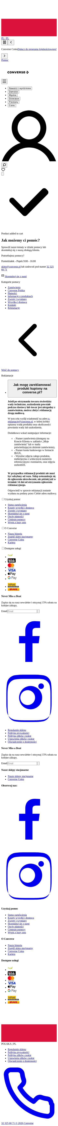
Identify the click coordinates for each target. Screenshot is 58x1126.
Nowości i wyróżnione (20, 88)
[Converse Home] (18, 82)
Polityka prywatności (18, 733)
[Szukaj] (4, 165)
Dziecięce (14, 98)
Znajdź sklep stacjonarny (20, 536)
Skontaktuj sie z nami (16, 276)
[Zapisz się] (38, 611)
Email (4, 611)
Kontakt (12, 305)
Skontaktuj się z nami (18, 513)
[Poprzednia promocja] (11, 42)
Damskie (13, 92)
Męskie (12, 95)
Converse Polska (16, 290)
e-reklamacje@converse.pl (29, 420)
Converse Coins (16, 539)
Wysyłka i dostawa (17, 302)
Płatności (12, 293)
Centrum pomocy (16, 519)
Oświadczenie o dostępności (22, 741)
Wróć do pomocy (10, 370)
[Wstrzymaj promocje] (4, 42)
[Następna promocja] (4, 56)
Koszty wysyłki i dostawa (21, 507)
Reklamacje (14, 308)
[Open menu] (4, 81)
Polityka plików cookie (19, 736)
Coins (12, 105)
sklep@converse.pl (11, 266)
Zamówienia (14, 287)
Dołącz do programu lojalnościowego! (37, 49)
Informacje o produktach (20, 296)
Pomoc (4, 60)
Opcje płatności (16, 516)
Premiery (13, 102)
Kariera (11, 542)
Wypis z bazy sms (17, 522)
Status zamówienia (17, 504)
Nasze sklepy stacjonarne (20, 776)
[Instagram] (29, 724)
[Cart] (2, 174)
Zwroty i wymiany (17, 299)
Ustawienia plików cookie (21, 738)
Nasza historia (15, 533)
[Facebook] (29, 668)
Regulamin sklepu (17, 730)
